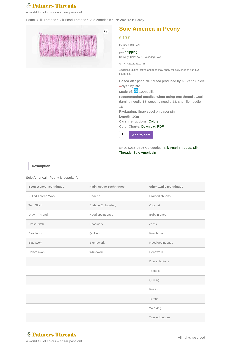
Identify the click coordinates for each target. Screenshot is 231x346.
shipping (131, 52)
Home (30, 20)
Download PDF (152, 126)
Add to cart (141, 135)
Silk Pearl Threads (72, 20)
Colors (153, 121)
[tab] (41, 166)
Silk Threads (46, 20)
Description (41, 166)
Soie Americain (99, 20)
